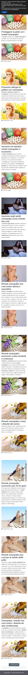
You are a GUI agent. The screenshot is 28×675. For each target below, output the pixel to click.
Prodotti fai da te (7, 327)
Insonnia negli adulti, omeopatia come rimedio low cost (13, 219)
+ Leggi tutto (14, 664)
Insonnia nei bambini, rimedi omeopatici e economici (11, 149)
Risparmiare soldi (8, 120)
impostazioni (16, 9)
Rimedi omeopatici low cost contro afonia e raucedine (12, 286)
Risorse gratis (7, 61)
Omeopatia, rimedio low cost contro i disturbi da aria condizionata (12, 623)
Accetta (4, 12)
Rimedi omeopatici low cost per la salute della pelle (12, 557)
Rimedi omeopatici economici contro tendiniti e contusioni (13, 356)
